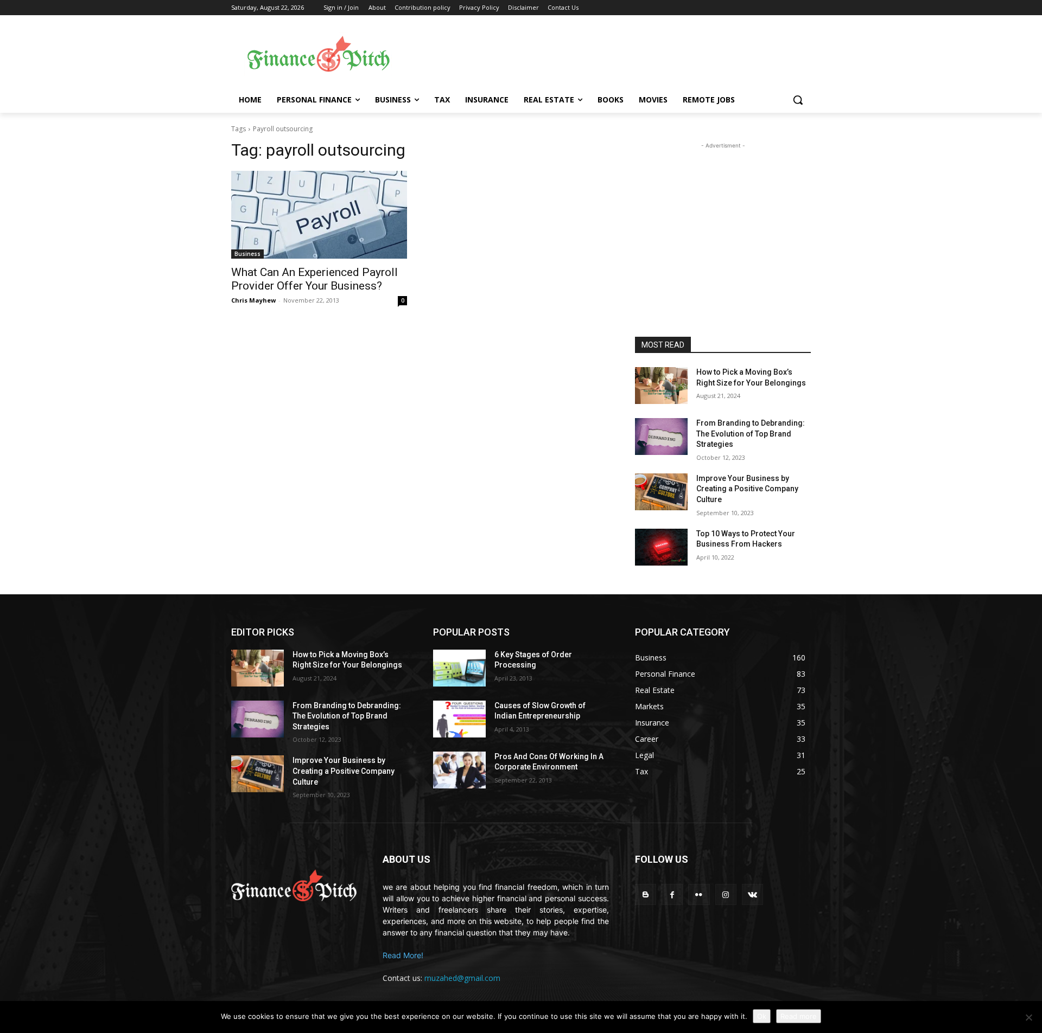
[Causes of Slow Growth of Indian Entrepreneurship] (459, 719)
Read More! (403, 955)
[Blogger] (645, 894)
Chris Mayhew (253, 300)
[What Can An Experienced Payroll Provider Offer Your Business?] (319, 215)
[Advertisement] (607, 54)
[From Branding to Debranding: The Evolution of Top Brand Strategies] (661, 436)
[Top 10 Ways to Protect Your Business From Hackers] (661, 547)
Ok (761, 1016)
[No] (1028, 1017)
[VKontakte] (752, 894)
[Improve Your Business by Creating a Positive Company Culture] (661, 491)
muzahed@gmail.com (462, 978)
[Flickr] (698, 894)
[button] (798, 100)
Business (247, 254)
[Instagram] (725, 894)
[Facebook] (672, 894)
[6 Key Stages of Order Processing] (459, 668)
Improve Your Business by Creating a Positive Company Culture (747, 489)
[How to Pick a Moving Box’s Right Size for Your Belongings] (661, 385)
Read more (798, 1016)
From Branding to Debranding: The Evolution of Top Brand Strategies (750, 433)
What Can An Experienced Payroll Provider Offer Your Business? (314, 279)
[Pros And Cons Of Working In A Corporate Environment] (459, 770)
